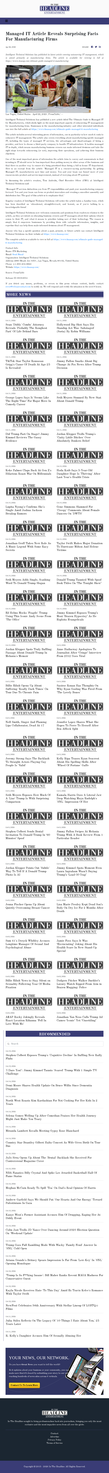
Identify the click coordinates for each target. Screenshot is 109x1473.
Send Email (18, 255)
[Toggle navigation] (6, 21)
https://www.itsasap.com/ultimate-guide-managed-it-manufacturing (64, 129)
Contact (54, 1434)
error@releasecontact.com (18, 287)
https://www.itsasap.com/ (56, 234)
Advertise (54, 1437)
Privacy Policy (54, 1440)
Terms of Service (55, 1443)
